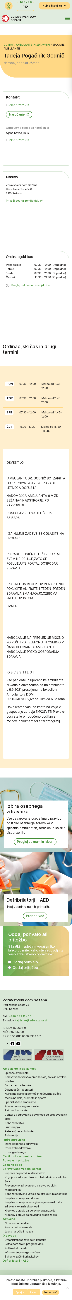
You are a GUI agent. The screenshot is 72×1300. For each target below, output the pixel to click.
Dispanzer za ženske (18, 1085)
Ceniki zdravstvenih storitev (22, 1156)
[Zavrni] (67, 1288)
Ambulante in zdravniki (33, 44)
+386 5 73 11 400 (20, 1016)
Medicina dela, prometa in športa (25, 1098)
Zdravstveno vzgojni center (22, 1106)
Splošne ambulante (17, 1073)
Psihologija (11, 1135)
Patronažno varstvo (17, 1110)
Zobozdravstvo (14, 1123)
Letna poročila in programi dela (24, 1244)
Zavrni (33, 1292)
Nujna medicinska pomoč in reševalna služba (33, 1093)
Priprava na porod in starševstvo (25, 1173)
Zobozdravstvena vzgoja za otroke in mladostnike (36, 1194)
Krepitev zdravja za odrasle (22, 1198)
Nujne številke (52, 5)
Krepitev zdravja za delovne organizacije (30, 1210)
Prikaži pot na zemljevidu (22, 200)
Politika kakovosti (16, 1248)
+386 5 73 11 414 (17, 105)
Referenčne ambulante (19, 1131)
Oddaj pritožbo (25, 967)
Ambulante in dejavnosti (19, 1068)
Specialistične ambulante (20, 1102)
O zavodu (9, 1235)
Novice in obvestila (17, 1223)
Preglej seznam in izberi (35, 842)
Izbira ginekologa (15, 1152)
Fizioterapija (12, 1127)
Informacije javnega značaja (22, 1252)
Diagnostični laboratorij (19, 1089)
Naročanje (17, 114)
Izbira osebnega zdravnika (21, 1143)
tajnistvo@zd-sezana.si (31, 1020)
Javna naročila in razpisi (19, 1231)
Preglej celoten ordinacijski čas (31, 285)
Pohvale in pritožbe (16, 1160)
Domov (9, 44)
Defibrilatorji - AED (16, 1260)
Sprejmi (20, 1292)
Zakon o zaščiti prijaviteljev (22, 1256)
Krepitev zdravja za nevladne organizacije (31, 1215)
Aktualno (9, 1219)
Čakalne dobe (12, 1164)
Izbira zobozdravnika (18, 1148)
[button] (58, 18)
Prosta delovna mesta (18, 1227)
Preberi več (35, 916)
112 (25, 7)
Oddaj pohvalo (25, 962)
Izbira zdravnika (14, 1139)
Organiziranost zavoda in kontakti (25, 1240)
